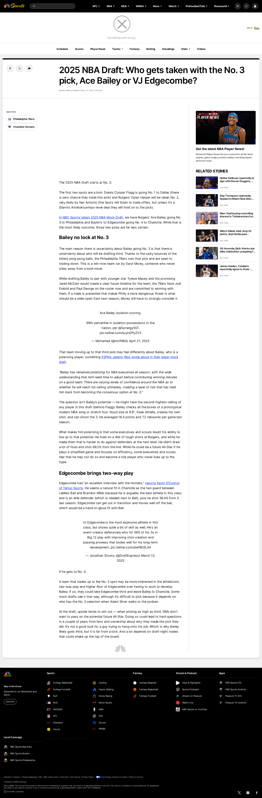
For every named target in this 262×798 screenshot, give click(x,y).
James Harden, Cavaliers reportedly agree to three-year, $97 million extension (235, 268)
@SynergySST (128, 328)
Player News (97, 48)
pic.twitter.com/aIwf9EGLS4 (131, 547)
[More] (238, 6)
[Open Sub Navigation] (99, 6)
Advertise (8, 777)
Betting (150, 48)
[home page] (14, 6)
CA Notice (123, 777)
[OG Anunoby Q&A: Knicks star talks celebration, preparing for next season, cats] (207, 253)
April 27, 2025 (139, 341)
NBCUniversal (20, 782)
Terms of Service (136, 777)
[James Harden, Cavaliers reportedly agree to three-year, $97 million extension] (207, 271)
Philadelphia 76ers (24, 118)
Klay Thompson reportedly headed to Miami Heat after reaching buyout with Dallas (236, 197)
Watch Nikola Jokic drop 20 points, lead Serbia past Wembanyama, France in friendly (236, 232)
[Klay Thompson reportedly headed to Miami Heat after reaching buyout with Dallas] (207, 200)
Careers (16, 777)
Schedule (62, 48)
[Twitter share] (19, 68)
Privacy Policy (88, 777)
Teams (116, 48)
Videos (201, 48)
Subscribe (10, 702)
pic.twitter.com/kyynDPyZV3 (120, 333)
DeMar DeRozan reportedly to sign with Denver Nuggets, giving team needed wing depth (237, 179)
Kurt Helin (66, 90)
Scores (79, 48)
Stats (184, 48)
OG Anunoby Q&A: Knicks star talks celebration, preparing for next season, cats (238, 250)
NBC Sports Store (51, 777)
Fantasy (134, 48)
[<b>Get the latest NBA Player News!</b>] (226, 128)
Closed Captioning (29, 777)
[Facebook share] (10, 68)
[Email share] (29, 68)
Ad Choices (75, 777)
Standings (168, 48)
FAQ (40, 777)
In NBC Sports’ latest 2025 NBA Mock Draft (91, 217)
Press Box (64, 777)
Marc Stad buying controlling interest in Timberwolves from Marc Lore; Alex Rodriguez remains (237, 215)
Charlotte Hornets (24, 126)
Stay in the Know (12, 686)
